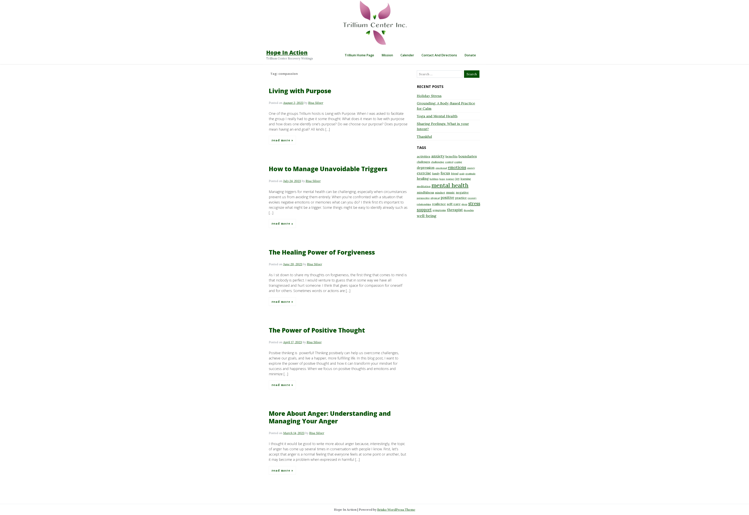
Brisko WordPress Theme (396, 509)
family (436, 173)
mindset (440, 192)
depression (426, 167)
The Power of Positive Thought (317, 330)
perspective (423, 197)
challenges (423, 162)
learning (466, 179)
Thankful (424, 136)
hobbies (434, 178)
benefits (451, 156)
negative (462, 192)
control (449, 161)
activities (423, 156)
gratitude (470, 173)
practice (461, 198)
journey (450, 178)
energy (471, 167)
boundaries (468, 156)
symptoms (439, 210)
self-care (454, 204)
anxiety (438, 156)
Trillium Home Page (359, 55)
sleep (464, 204)
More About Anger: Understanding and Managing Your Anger (330, 417)
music (450, 192)
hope (442, 178)
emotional (441, 167)
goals (461, 173)
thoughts (469, 210)
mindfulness (425, 192)
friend (454, 173)
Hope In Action (287, 52)
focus (445, 173)
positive (447, 197)
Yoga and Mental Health (437, 116)
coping (458, 161)
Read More (281, 140)
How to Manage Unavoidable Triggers (328, 169)
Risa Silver (315, 103)
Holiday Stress (429, 96)
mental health (450, 185)
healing (423, 178)
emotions (457, 167)
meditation (423, 186)
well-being (426, 215)
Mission (387, 55)
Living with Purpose (300, 91)
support (424, 209)
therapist (455, 210)
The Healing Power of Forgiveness (322, 252)
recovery (472, 198)
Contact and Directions (439, 55)
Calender (407, 55)
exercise (424, 173)
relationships (424, 204)
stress (474, 203)
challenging (437, 161)
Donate (470, 55)
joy (457, 179)
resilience (439, 204)
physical (435, 197)
